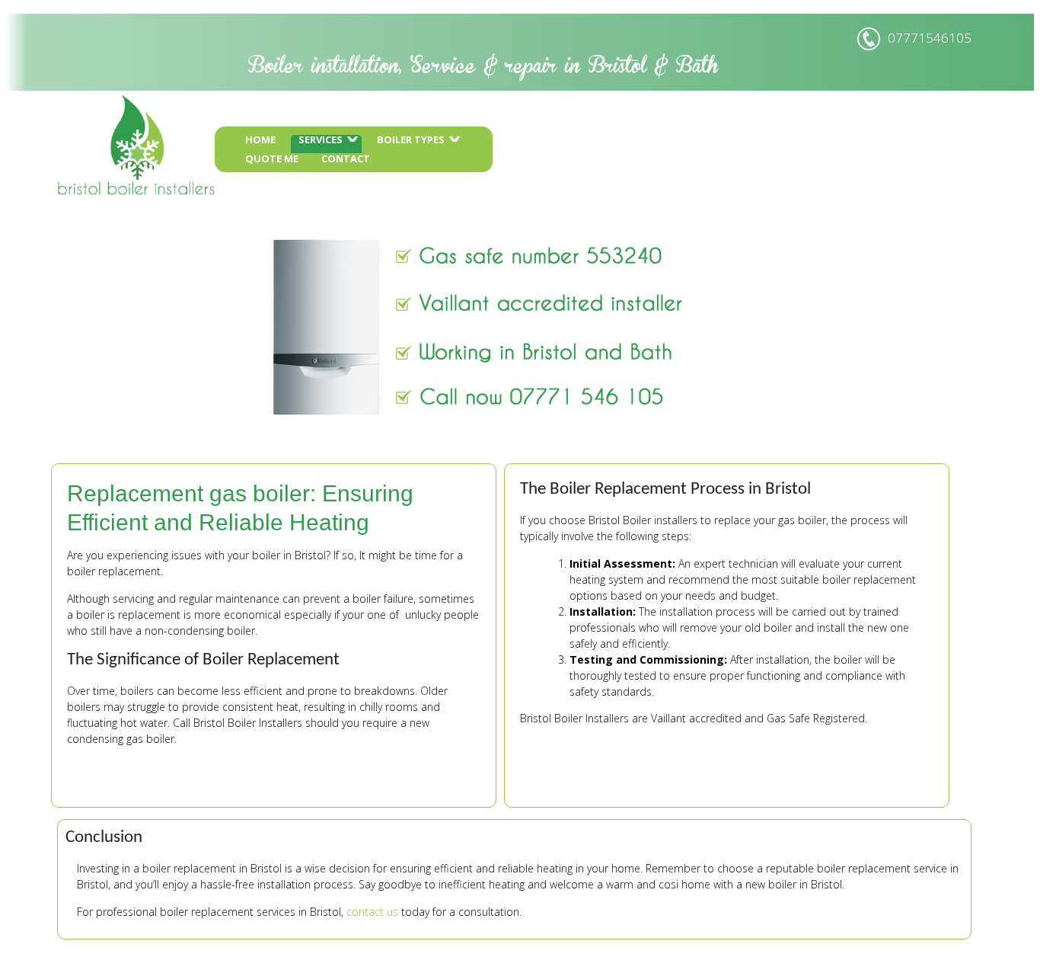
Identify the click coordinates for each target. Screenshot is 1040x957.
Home (352, 140)
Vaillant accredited (696, 777)
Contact (437, 159)
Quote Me (364, 159)
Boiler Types (503, 140)
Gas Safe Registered (816, 777)
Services (413, 140)
